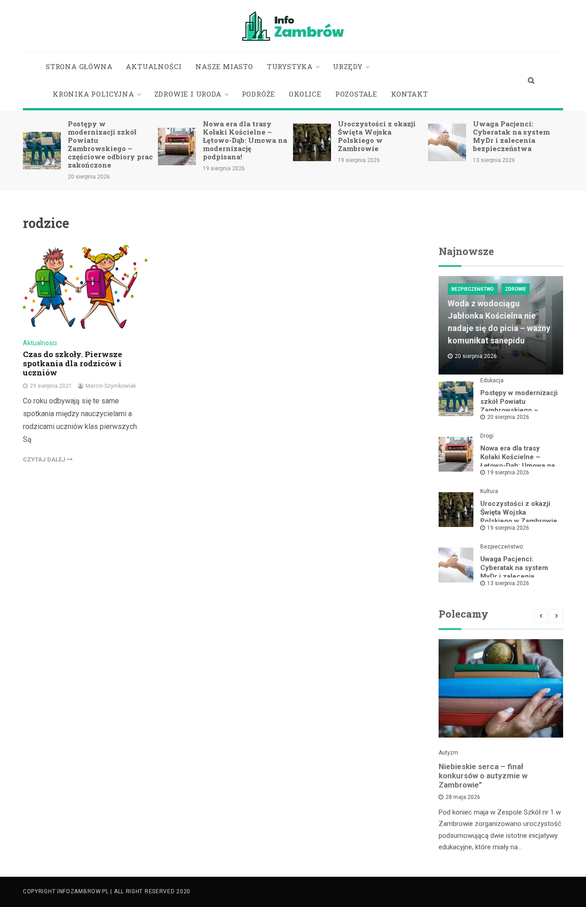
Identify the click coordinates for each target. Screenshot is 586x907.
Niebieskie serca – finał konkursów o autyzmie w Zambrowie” (483, 775)
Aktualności (154, 66)
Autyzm (448, 752)
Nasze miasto (224, 66)
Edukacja (492, 380)
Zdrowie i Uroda (188, 93)
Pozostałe (356, 93)
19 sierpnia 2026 (508, 472)
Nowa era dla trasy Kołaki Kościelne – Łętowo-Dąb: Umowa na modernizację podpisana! (245, 140)
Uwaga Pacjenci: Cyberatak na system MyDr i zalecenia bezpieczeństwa (511, 136)
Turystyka (290, 66)
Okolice (305, 93)
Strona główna (79, 66)
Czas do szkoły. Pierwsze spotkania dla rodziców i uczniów (72, 363)
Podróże (259, 93)
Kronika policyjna (93, 93)
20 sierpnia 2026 (508, 417)
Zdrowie (515, 289)
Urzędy (348, 66)
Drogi (487, 436)
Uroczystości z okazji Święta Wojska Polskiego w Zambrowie (377, 136)
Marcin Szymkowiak (111, 386)
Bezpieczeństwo (472, 289)
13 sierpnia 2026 (508, 583)
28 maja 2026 (462, 797)
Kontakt (409, 93)
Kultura (489, 491)
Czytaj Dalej (45, 459)
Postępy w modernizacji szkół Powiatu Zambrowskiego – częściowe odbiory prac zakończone (110, 144)
